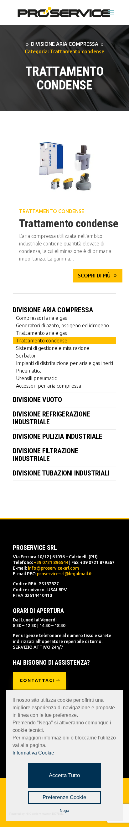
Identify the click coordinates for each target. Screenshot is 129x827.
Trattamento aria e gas (41, 333)
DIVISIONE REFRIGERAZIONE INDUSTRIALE (51, 418)
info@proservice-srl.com (53, 568)
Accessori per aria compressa (48, 386)
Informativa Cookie (33, 752)
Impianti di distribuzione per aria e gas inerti (64, 363)
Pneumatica (29, 370)
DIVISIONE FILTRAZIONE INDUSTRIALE (45, 455)
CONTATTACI (37, 680)
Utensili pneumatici (37, 378)
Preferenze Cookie (64, 797)
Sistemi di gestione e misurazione (52, 348)
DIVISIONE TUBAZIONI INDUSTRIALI (61, 473)
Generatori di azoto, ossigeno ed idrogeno (62, 325)
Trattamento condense (51, 211)
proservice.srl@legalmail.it (64, 573)
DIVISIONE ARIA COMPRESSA (53, 310)
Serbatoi (25, 355)
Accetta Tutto (64, 775)
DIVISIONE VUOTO (37, 400)
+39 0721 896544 (51, 562)
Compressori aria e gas (41, 318)
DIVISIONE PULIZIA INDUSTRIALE (57, 436)
